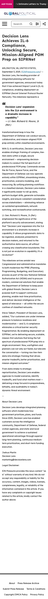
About (12, 583)
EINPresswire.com (31, 71)
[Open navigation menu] (4, 23)
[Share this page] (44, 23)
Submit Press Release (13, 589)
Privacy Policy (37, 594)
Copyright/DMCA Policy (16, 594)
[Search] (31, 24)
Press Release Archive (28, 583)
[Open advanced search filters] (37, 24)
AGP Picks (7, 4)
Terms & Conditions (35, 589)
